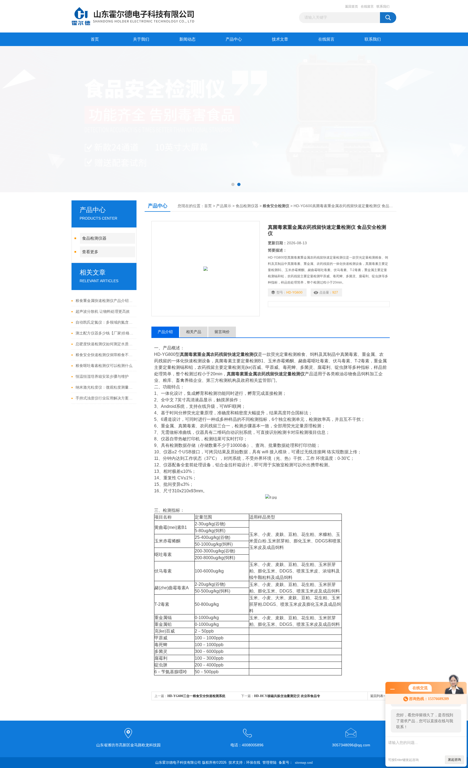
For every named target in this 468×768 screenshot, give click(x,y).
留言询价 (222, 332)
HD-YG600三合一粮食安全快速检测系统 (196, 696)
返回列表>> (378, 696)
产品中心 (234, 39)
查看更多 (90, 252)
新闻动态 (187, 39)
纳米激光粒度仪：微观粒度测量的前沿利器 (105, 387)
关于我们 (141, 39)
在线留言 (367, 6)
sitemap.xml (304, 762)
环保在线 (253, 762)
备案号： (286, 762)
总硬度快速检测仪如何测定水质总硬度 (105, 344)
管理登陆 (269, 762)
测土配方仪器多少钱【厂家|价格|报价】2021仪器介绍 (105, 333)
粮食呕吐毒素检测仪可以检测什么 (104, 366)
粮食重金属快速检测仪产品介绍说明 (105, 301)
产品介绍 (165, 332)
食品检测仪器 (94, 238)
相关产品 (193, 332)
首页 (95, 39)
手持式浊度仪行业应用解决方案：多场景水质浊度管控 (105, 398)
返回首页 (351, 6)
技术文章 (280, 39)
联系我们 (382, 6)
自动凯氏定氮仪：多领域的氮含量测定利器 (105, 322)
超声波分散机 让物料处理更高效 (103, 312)
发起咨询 (454, 760)
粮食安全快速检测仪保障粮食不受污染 (105, 355)
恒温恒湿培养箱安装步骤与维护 (102, 377)
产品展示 (223, 206)
